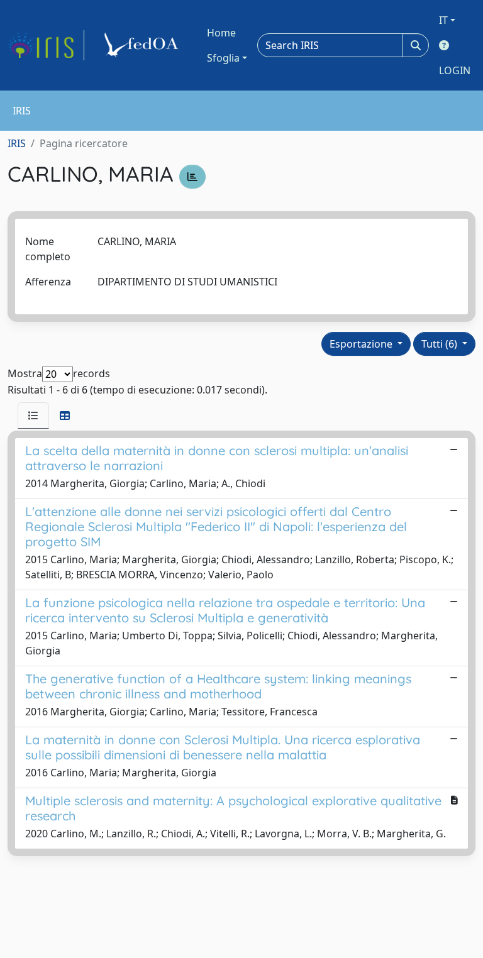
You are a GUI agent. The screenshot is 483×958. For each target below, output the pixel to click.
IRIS (17, 143)
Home (221, 33)
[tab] (33, 415)
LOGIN (454, 70)
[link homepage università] (143, 45)
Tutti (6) (440, 344)
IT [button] (443, 20)
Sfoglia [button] (223, 58)
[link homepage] (46, 45)
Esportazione (362, 344)
